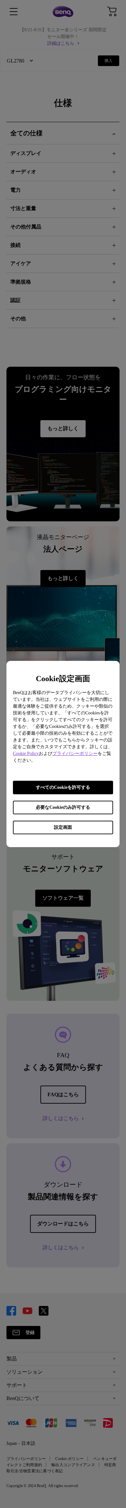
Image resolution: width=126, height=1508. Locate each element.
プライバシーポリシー (75, 753)
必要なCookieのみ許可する (63, 807)
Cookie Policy (26, 753)
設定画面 (63, 827)
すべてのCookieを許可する (63, 787)
